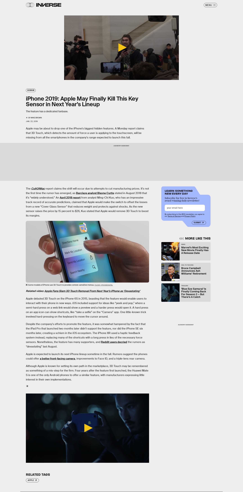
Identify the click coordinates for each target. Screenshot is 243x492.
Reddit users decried (114, 342)
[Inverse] (49, 5)
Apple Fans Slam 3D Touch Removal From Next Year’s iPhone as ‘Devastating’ (92, 291)
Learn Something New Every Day (179, 192)
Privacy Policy (189, 216)
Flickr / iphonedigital (104, 285)
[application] (121, 47)
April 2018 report (70, 197)
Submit (197, 222)
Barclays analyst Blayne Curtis (95, 193)
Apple (31, 480)
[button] (121, 47)
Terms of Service (174, 216)
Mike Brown (36, 118)
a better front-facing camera (57, 358)
